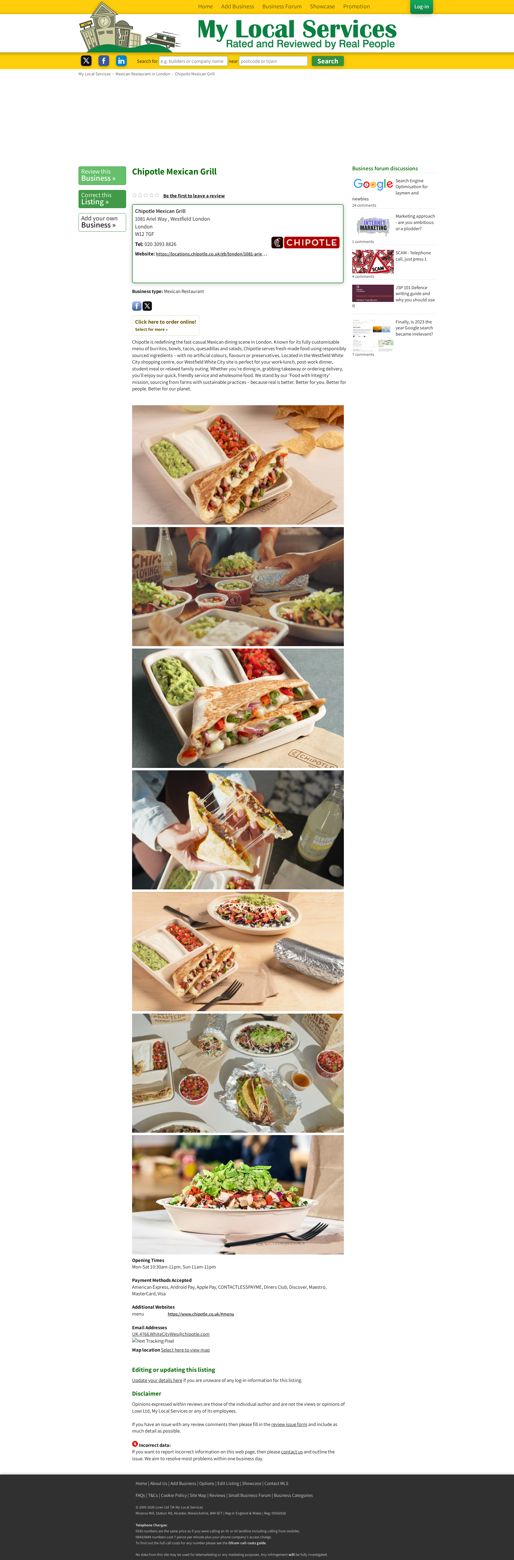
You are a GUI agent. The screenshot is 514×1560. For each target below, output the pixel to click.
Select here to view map (185, 1350)
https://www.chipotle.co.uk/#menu (201, 1314)
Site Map (198, 1495)
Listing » (96, 199)
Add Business (183, 1483)
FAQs (140, 1495)
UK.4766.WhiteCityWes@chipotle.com (171, 1334)
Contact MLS (276, 1483)
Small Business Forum (249, 1495)
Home (141, 1483)
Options (206, 1483)
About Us (158, 1483)
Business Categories (293, 1495)
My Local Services (189, 1507)
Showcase (251, 1483)
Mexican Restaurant (184, 291)
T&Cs (153, 1495)
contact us (292, 1451)
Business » (98, 175)
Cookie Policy (174, 1495)
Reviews (217, 1495)
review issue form (289, 1424)
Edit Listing (228, 1483)
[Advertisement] (257, 121)
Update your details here (157, 1380)
